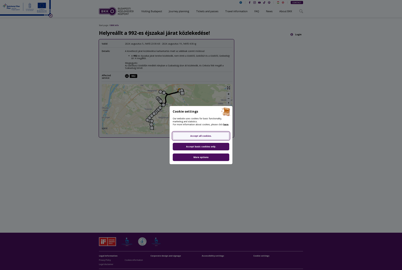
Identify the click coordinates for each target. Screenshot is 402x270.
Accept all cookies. (201, 135)
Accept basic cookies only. (201, 146)
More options (201, 157)
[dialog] (201, 135)
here (225, 124)
